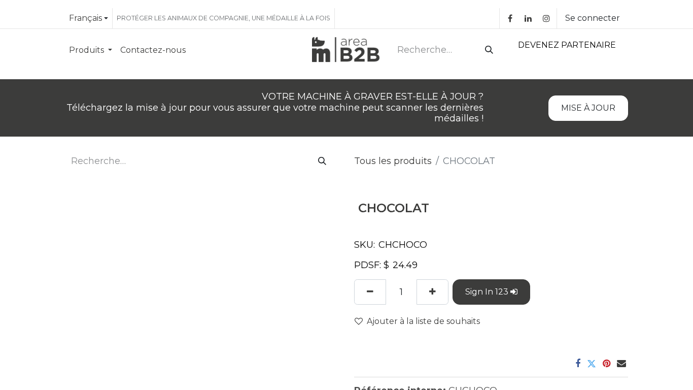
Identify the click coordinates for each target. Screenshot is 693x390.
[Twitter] (591, 363)
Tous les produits (393, 161)
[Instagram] (546, 18)
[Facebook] (510, 18)
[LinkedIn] (528, 18)
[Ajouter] (432, 292)
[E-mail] (621, 363)
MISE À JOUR (588, 108)
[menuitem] (90, 50)
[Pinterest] (606, 363)
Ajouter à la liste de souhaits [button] (423, 321)
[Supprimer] (370, 292)
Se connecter (592, 18)
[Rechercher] (487, 50)
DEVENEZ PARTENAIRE (567, 45)
